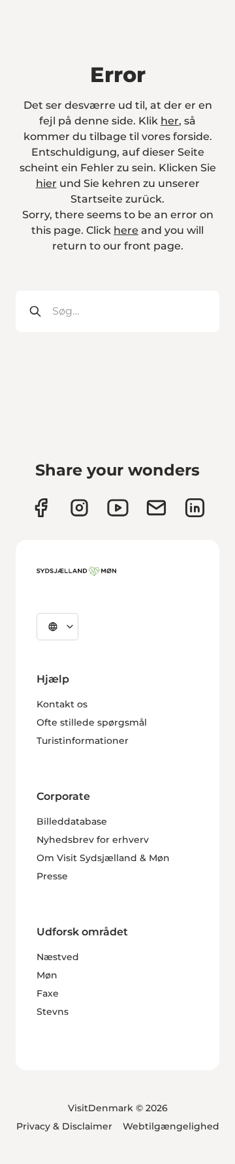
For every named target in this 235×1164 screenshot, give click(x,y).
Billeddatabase (72, 821)
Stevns (53, 1011)
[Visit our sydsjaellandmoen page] (40, 507)
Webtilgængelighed (171, 1126)
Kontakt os (62, 704)
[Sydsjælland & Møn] (76, 571)
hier (46, 183)
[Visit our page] (79, 507)
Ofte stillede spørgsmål (92, 722)
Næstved (58, 957)
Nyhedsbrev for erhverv (93, 839)
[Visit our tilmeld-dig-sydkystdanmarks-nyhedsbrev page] (156, 507)
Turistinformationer (83, 740)
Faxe (48, 993)
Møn (47, 975)
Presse (52, 876)
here (126, 230)
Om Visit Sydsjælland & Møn (103, 858)
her (170, 121)
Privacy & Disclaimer (64, 1126)
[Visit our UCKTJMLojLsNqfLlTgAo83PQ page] (117, 507)
